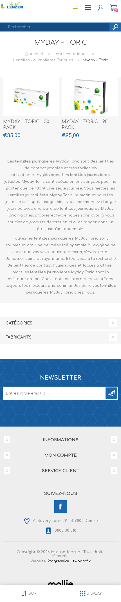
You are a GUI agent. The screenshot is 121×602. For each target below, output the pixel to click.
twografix (82, 561)
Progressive (58, 561)
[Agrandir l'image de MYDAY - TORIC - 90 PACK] (90, 96)
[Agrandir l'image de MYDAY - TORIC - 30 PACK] (31, 96)
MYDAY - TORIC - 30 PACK (26, 124)
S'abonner (111, 393)
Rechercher (115, 27)
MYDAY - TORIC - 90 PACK (84, 124)
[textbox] (55, 27)
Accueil (37, 54)
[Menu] (75, 7)
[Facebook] (60, 506)
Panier (113, 7)
